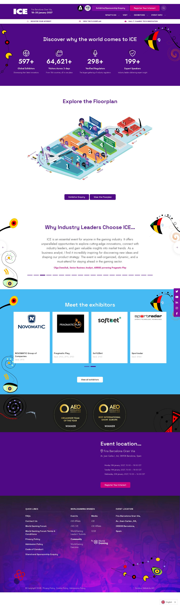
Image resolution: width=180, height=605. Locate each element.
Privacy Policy (32, 539)
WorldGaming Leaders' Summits (78, 533)
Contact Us (31, 521)
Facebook (176, 313)
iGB (92, 521)
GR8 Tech (98, 353)
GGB (93, 531)
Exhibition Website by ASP (145, 588)
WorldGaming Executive (77, 546)
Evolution (59, 353)
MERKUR (136, 353)
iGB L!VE (74, 526)
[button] (30, 275)
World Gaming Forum (36, 526)
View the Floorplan (103, 197)
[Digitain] (32, 333)
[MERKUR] (148, 333)
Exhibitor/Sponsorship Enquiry (110, 8)
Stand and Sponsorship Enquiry (41, 554)
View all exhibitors (90, 379)
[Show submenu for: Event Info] (165, 15)
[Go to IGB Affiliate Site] (80, 8)
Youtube (176, 297)
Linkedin (176, 302)
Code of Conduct (34, 549)
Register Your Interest (144, 8)
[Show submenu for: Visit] (130, 15)
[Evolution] (71, 333)
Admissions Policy (77, 588)
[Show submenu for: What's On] (119, 15)
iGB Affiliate (76, 521)
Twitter (176, 291)
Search (163, 8)
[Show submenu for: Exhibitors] (147, 15)
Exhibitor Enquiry (77, 197)
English (169, 602)
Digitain (19, 353)
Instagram (176, 308)
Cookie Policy (62, 588)
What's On (110, 15)
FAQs (28, 516)
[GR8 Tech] (109, 333)
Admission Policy (34, 544)
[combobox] (168, 602)
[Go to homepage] (20, 11)
